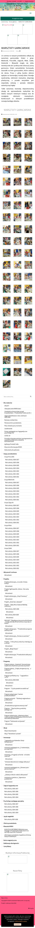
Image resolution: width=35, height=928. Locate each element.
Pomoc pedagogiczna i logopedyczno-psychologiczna (16, 432)
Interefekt (13, 903)
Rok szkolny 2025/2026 (12, 680)
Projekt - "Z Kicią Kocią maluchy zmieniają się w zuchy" (18, 642)
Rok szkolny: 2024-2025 (12, 465)
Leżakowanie (8, 429)
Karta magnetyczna (10, 840)
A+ (18, 1)
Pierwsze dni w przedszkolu (12, 423)
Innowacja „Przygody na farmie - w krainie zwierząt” (17, 755)
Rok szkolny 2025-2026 (11, 819)
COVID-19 (7, 436)
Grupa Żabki (8, 548)
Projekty (6, 579)
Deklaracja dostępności (11, 843)
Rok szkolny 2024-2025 (12, 615)
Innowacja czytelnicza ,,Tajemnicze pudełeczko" (15, 778)
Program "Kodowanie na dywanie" (14, 721)
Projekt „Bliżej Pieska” (11, 649)
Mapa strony (4, 898)
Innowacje (7, 737)
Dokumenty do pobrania (11, 450)
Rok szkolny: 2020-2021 (12, 477)
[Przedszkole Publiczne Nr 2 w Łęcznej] (17, 7)
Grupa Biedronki (9, 480)
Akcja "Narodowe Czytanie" (12, 734)
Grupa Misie (8, 525)
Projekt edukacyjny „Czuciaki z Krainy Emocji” (15, 582)
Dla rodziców (8, 403)
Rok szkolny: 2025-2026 (12, 462)
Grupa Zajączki (9, 502)
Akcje (5, 728)
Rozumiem (17, 924)
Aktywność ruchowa (10, 572)
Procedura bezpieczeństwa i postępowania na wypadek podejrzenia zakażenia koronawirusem (18, 440)
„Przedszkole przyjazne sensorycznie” (16, 706)
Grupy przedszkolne (10, 454)
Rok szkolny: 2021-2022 (12, 474)
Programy (7, 661)
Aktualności (8, 575)
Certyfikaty (7, 846)
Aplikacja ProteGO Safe (11, 444)
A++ (21, 1)
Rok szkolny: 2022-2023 (12, 471)
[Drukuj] (20, 51)
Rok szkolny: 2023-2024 (12, 468)
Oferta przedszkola (10, 823)
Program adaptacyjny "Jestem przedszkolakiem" (13, 695)
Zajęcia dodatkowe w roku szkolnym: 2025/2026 (15, 416)
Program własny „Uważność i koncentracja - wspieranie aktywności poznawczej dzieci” (17, 665)
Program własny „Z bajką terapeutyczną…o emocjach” (17, 669)
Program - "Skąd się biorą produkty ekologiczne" (15, 709)
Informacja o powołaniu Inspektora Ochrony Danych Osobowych (17, 835)
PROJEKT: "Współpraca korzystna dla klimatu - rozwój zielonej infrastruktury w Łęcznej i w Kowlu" (18, 621)
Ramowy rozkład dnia (10, 420)
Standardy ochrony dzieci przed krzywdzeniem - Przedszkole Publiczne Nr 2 (17, 412)
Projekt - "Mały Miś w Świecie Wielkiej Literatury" (15, 605)
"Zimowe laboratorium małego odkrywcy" (17, 762)
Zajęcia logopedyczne (11, 786)
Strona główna (13, 22)
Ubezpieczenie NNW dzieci (12, 409)
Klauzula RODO (8, 826)
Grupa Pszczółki (9, 457)
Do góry (31, 908)
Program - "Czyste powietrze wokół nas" (16, 688)
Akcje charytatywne (10, 731)
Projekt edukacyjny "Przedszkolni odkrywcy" (18, 655)
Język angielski (9, 816)
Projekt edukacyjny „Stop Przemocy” (15, 596)
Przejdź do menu (17, 19)
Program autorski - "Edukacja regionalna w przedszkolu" (17, 699)
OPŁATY (6, 406)
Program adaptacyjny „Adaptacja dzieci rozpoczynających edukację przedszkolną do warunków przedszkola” (18, 717)
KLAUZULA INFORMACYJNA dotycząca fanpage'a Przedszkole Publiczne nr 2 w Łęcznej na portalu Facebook (16, 830)
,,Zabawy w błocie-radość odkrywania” (16, 775)
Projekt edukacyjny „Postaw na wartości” (17, 636)
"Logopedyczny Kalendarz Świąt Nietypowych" (14, 741)
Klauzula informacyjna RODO (13, 447)
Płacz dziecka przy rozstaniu (13, 426)
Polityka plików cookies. (21, 921)
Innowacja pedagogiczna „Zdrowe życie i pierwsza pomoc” (16, 768)
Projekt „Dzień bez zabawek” (13, 602)
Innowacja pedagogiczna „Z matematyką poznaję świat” (16, 748)
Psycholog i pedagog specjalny (14, 801)
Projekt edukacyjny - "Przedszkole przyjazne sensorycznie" (18, 629)
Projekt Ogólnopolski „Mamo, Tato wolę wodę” (16, 589)
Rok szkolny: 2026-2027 (12, 460)
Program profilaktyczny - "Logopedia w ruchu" (16, 676)
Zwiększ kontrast (29, 1)
